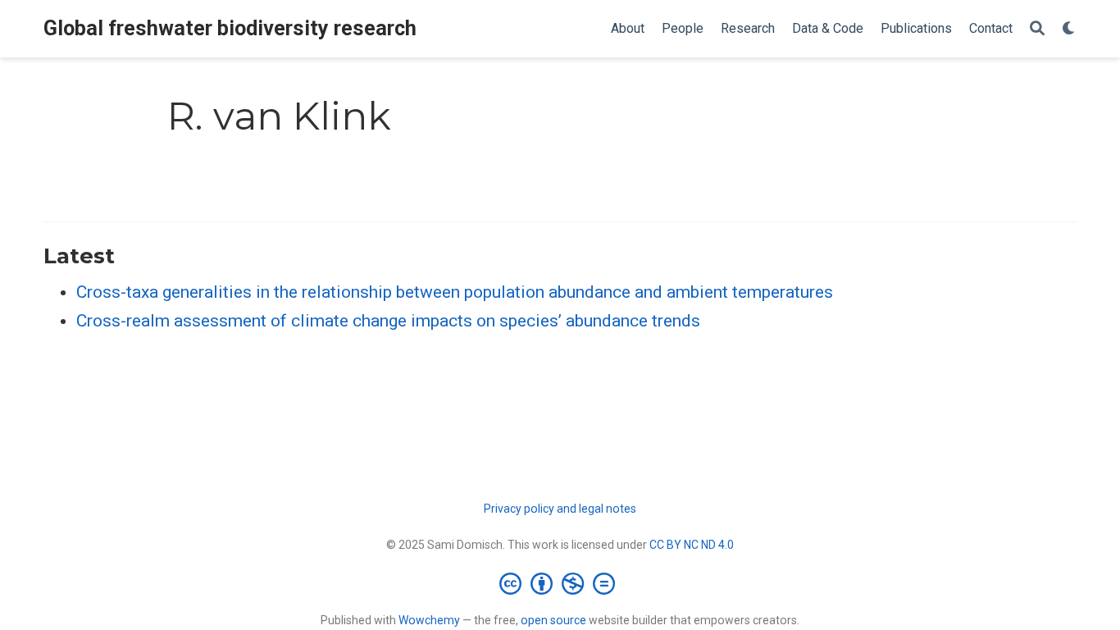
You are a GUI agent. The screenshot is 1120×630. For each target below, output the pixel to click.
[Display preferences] (1069, 29)
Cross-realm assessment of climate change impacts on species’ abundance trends (388, 321)
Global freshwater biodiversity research (230, 28)
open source (553, 620)
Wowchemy (429, 620)
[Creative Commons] (560, 583)
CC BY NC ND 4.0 (691, 544)
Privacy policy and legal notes (560, 508)
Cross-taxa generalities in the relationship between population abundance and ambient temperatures (454, 292)
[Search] (1037, 29)
